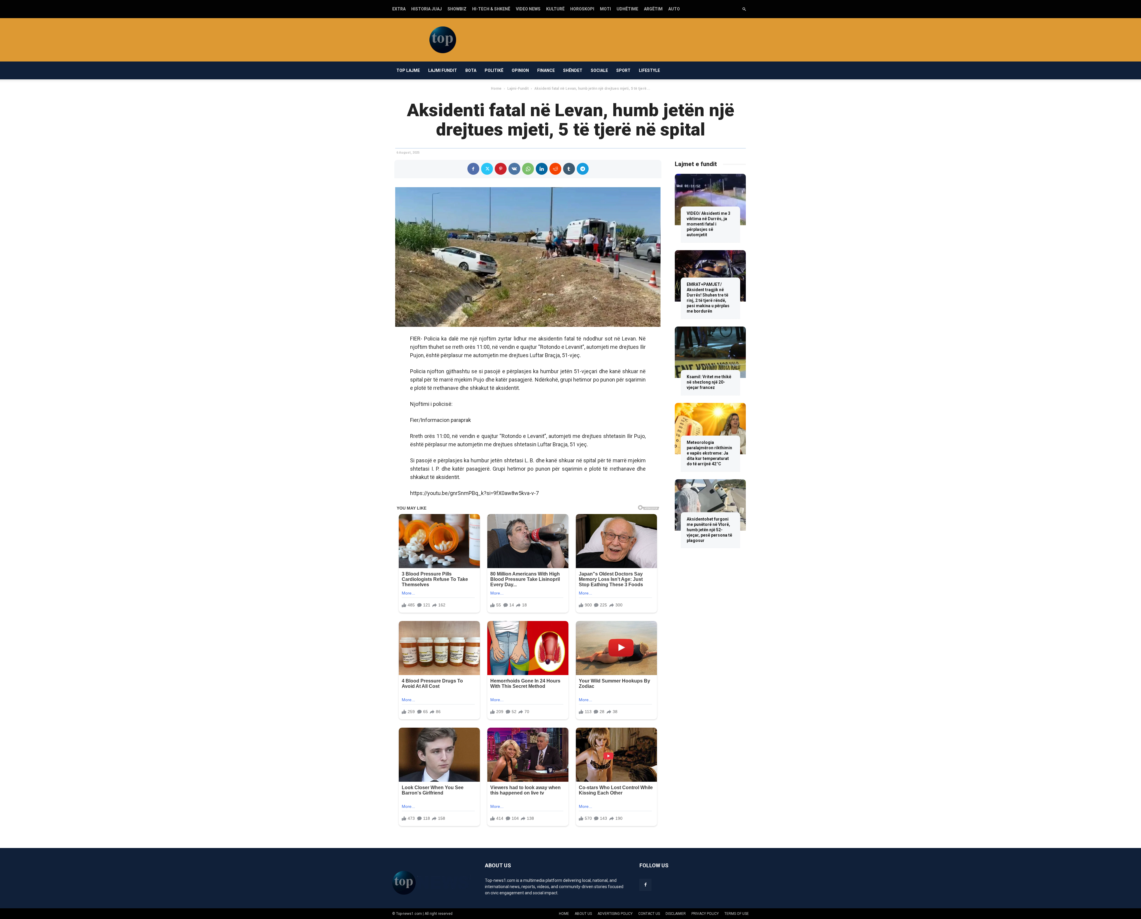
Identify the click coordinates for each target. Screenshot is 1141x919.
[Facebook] (473, 169)
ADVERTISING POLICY (615, 914)
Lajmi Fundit (442, 70)
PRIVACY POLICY (705, 914)
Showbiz (457, 9)
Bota (470, 70)
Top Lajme (408, 70)
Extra (399, 9)
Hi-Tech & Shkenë (491, 9)
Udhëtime (627, 9)
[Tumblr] (569, 169)
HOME (564, 914)
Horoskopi (582, 9)
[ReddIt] (555, 169)
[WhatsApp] (528, 169)
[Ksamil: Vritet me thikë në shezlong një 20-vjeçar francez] (710, 352)
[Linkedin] (542, 169)
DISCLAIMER (676, 914)
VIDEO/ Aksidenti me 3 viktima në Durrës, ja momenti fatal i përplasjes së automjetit (708, 224)
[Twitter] (487, 169)
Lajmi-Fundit (518, 88)
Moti (605, 9)
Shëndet (572, 70)
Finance (546, 70)
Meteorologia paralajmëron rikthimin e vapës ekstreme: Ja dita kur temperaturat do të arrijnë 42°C (709, 453)
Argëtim (653, 9)
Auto (674, 9)
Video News (528, 9)
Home (496, 88)
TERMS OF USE (736, 914)
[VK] (514, 169)
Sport (623, 70)
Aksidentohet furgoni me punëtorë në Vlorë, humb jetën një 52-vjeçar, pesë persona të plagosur (709, 530)
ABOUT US (583, 914)
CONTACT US (649, 914)
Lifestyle (649, 70)
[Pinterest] (501, 169)
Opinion (520, 70)
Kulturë (555, 9)
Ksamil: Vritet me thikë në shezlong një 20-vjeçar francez (709, 382)
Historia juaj (426, 9)
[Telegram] (583, 169)
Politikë (494, 70)
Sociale (599, 70)
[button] (744, 9)
